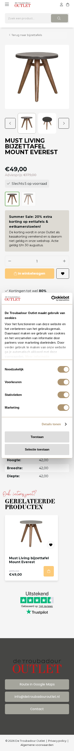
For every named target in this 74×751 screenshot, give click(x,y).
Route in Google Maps (37, 684)
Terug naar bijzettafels (27, 35)
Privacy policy (57, 740)
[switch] (63, 382)
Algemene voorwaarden (37, 744)
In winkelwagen (31, 273)
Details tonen (51, 424)
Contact (37, 709)
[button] (11, 123)
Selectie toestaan (37, 449)
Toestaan (37, 437)
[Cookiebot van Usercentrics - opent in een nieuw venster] (52, 298)
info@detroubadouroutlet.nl (37, 696)
